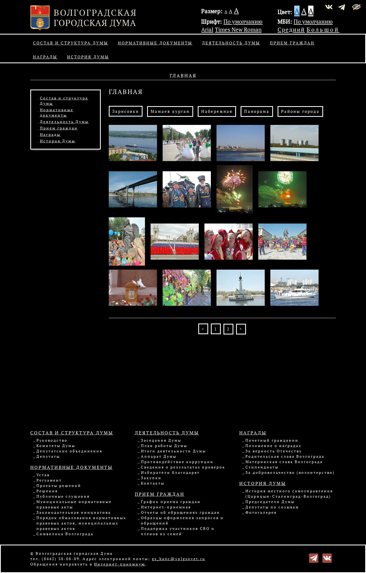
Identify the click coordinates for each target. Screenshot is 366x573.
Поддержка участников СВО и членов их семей (178, 531)
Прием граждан (292, 43)
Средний (291, 29)
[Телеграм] (313, 557)
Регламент (49, 480)
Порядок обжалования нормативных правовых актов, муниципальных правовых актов (81, 523)
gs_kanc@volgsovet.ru (178, 558)
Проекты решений (58, 485)
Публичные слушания (63, 496)
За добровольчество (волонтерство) (290, 472)
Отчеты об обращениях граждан (180, 512)
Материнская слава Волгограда (284, 461)
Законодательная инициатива (73, 512)
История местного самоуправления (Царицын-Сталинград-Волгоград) (289, 493)
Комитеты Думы (55, 445)
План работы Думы (164, 445)
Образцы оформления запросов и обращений (182, 520)
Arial (207, 29)
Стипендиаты (262, 467)
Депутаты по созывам (272, 506)
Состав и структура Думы (70, 43)
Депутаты (48, 456)
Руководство (52, 440)
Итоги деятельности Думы (173, 450)
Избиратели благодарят (170, 472)
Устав (43, 474)
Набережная (217, 111)
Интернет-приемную (119, 564)
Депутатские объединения (69, 450)
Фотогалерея (261, 512)
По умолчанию (243, 21)
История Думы (88, 56)
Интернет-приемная (166, 506)
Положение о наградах (273, 445)
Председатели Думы (270, 501)
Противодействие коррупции (177, 461)
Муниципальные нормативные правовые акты (74, 504)
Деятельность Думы (231, 43)
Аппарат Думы (159, 456)
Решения (47, 490)
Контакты (153, 483)
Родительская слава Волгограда (284, 456)
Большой (323, 29)
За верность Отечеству (273, 450)
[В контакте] (327, 557)
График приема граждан (171, 501)
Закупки (151, 477)
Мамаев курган (170, 111)
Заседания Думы (161, 440)
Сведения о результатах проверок (183, 467)
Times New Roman (238, 29)
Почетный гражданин (271, 440)
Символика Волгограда (65, 533)
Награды (45, 56)
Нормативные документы (155, 43)
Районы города (300, 111)
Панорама (257, 111)
